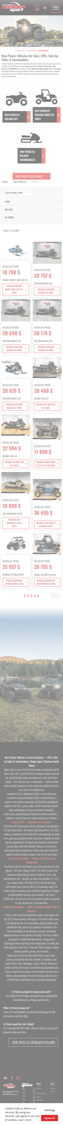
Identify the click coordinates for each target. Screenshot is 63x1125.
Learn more (25, 1119)
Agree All (49, 1118)
